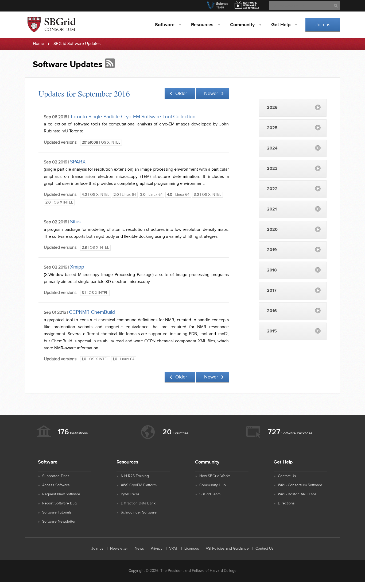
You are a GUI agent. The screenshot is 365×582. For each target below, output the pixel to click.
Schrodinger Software (139, 512)
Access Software (56, 485)
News (139, 548)
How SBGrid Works (215, 476)
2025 (272, 128)
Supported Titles (55, 476)
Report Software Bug (59, 503)
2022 (272, 189)
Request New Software (61, 494)
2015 (272, 331)
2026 (272, 107)
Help (280, 25)
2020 (272, 229)
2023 (272, 168)
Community (242, 25)
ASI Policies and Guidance (227, 548)
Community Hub (212, 485)
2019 (272, 249)
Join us (322, 25)
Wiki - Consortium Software (300, 485)
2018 (272, 270)
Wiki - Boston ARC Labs (297, 494)
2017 (272, 290)
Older (181, 93)
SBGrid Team (209, 494)
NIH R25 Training (135, 476)
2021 (272, 209)
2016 (272, 310)
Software (164, 25)
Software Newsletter (59, 521)
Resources (202, 25)
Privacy (156, 548)
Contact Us (287, 476)
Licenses (191, 548)
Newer (211, 93)
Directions (286, 503)
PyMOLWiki (130, 494)
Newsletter (119, 548)
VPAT (173, 548)
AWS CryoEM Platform (139, 485)
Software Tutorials (57, 512)
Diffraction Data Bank (138, 503)
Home (38, 43)
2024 (272, 148)
